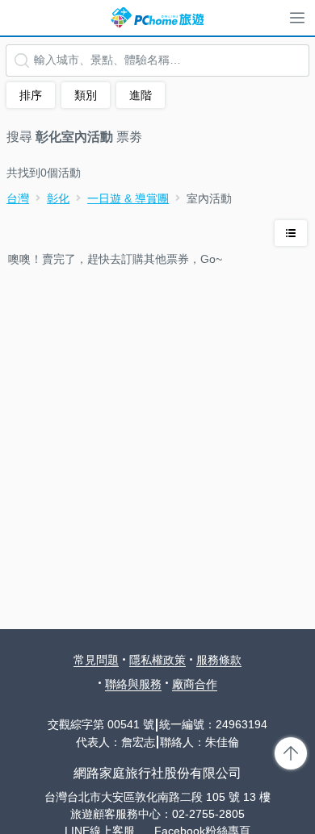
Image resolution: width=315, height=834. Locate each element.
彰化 (58, 198)
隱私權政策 (157, 659)
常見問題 (96, 659)
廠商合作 (194, 684)
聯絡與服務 (133, 684)
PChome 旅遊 (157, 17)
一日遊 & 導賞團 (128, 198)
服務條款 (219, 659)
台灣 (17, 198)
